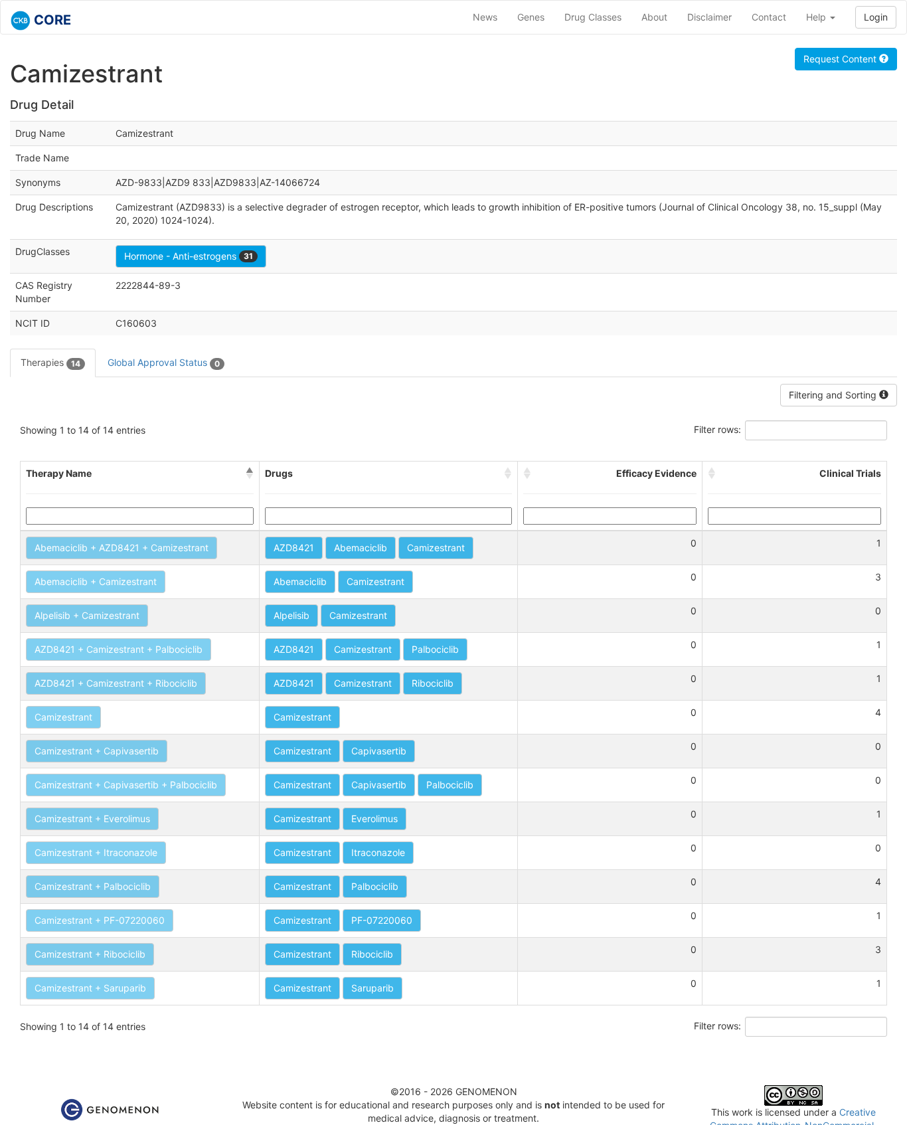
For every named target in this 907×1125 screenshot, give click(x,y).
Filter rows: (717, 429)
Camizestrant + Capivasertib (97, 750)
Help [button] (817, 17)
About (654, 17)
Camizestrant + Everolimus (92, 818)
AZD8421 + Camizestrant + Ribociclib (116, 683)
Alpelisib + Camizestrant (87, 615)
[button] (250, 473)
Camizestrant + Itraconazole (96, 852)
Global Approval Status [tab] (164, 362)
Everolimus (374, 818)
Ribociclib (433, 683)
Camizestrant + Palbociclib (93, 886)
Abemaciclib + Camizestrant (96, 581)
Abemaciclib (360, 547)
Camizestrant (436, 547)
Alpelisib (291, 615)
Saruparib (372, 988)
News (485, 17)
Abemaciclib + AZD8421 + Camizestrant (121, 547)
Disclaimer (709, 17)
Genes (530, 17)
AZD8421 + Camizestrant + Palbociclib (119, 649)
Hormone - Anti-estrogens (188, 256)
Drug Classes (592, 17)
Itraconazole (378, 852)
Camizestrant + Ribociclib (90, 954)
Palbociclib (435, 649)
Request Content (841, 58)
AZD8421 (294, 547)
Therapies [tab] (50, 362)
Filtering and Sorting (834, 394)
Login (876, 17)
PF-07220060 (381, 920)
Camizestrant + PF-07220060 (100, 920)
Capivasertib (378, 750)
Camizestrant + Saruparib (90, 988)
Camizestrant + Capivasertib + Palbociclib (126, 784)
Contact (769, 17)
